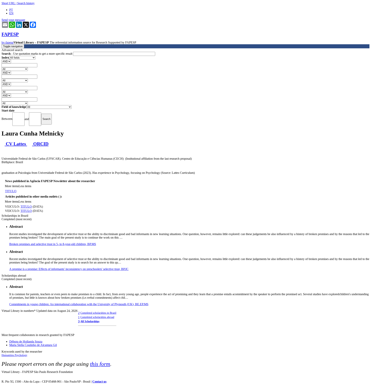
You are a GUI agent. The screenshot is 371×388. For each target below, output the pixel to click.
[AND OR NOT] (6, 61)
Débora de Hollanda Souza (25, 341)
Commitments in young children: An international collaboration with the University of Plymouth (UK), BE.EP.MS (78, 304)
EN (11, 13)
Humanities (8, 355)
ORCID (40, 143)
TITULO (10, 191)
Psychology (21, 355)
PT (11, 9)
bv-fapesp (8, 42)
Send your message (13, 19)
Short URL (8, 3)
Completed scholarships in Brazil (98, 312)
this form (100, 364)
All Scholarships (89, 321)
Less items (25, 186)
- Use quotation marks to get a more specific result (37, 53)
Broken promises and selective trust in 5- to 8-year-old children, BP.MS (52, 244)
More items (12, 186)
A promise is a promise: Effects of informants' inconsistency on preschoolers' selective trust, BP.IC (68, 269)
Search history (26, 3)
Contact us (99, 381)
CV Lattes (16, 143)
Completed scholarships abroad (97, 317)
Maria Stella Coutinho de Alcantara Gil (33, 345)
